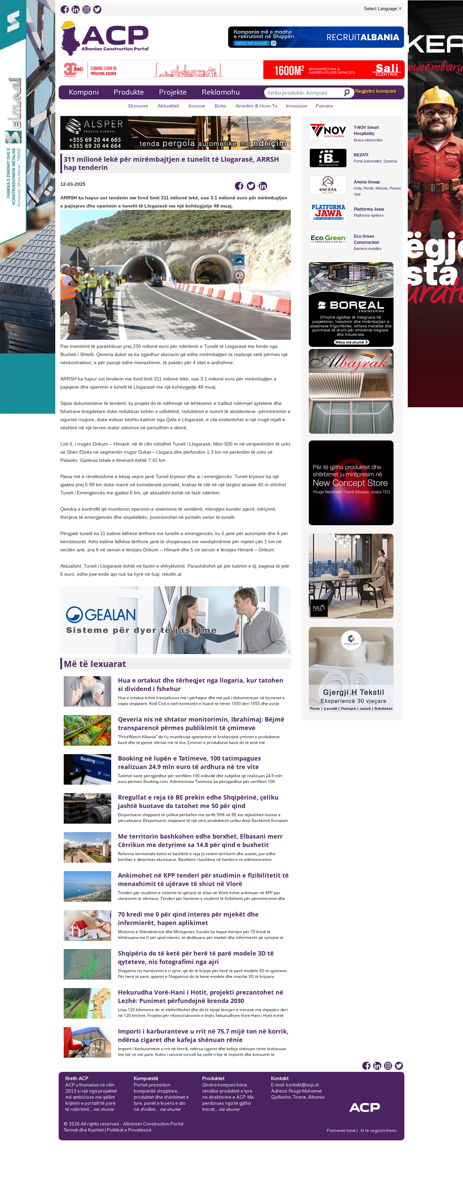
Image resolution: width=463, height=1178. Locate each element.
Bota (220, 106)
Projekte (173, 91)
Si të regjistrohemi (378, 1130)
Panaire (324, 106)
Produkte (129, 91)
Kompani (84, 91)
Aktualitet (168, 106)
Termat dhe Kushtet (84, 1130)
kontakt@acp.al (302, 1084)
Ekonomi (138, 106)
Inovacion (296, 106)
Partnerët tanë (342, 1130)
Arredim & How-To (257, 106)
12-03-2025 (72, 184)
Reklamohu (221, 91)
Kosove (197, 106)
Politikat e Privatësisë (129, 1130)
